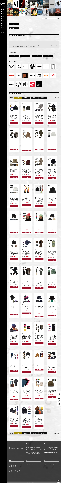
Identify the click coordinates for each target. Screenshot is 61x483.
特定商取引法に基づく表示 (15, 448)
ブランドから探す (12, 28)
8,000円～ (48, 55)
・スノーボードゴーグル (12, 465)
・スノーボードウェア (19, 464)
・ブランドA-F (20, 470)
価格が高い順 (34, 97)
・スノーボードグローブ (12, 466)
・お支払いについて (46, 464)
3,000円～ (25, 55)
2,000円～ (14, 55)
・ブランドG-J (11, 471)
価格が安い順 (26, 97)
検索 (58, 18)
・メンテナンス (11, 470)
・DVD (15, 470)
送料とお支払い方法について (33, 447)
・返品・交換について (54, 464)
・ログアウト (28, 464)
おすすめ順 (42, 97)
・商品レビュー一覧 (34, 464)
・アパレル (18, 466)
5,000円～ (36, 55)
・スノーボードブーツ (12, 464)
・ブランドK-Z (16, 471)
